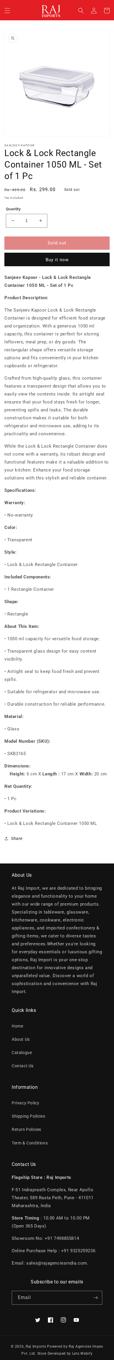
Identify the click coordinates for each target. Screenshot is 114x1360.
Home (17, 1026)
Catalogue (22, 1052)
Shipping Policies (28, 1116)
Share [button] (17, 838)
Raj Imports (36, 1346)
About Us (21, 1039)
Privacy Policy (25, 1103)
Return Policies (26, 1129)
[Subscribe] (95, 1298)
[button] (7, 10)
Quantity (13, 209)
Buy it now (57, 259)
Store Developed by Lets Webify (65, 1353)
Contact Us (23, 1065)
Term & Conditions (30, 1143)
